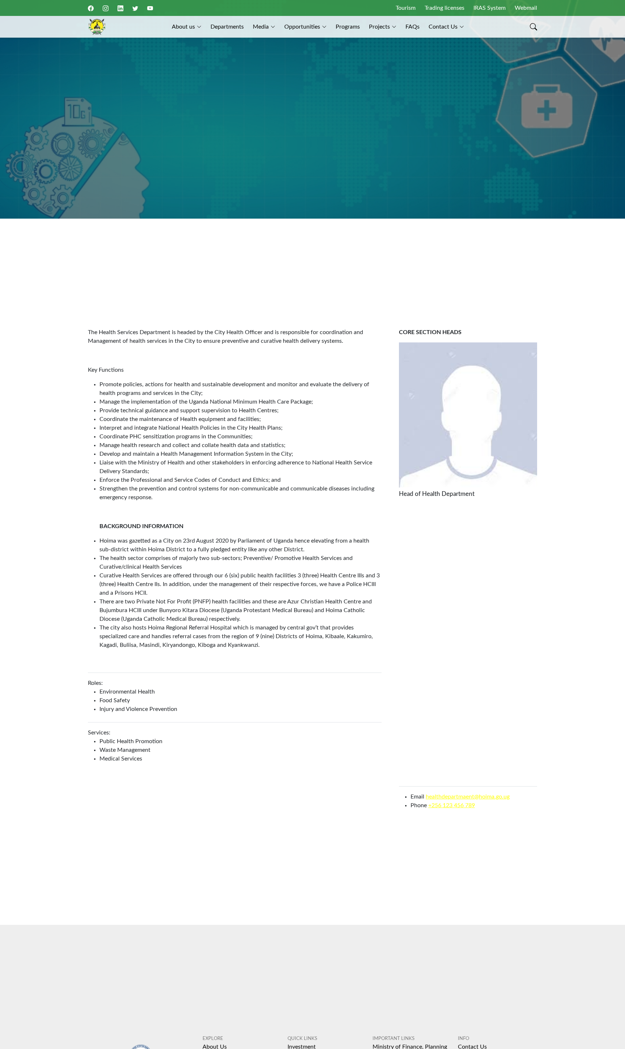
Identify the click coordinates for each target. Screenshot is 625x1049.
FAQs (412, 27)
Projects (379, 27)
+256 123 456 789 (451, 805)
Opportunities (302, 27)
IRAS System (489, 8)
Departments (227, 27)
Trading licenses (444, 8)
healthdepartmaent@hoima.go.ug (468, 797)
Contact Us (443, 27)
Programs (348, 27)
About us (183, 27)
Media (261, 27)
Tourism (406, 8)
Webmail (526, 8)
